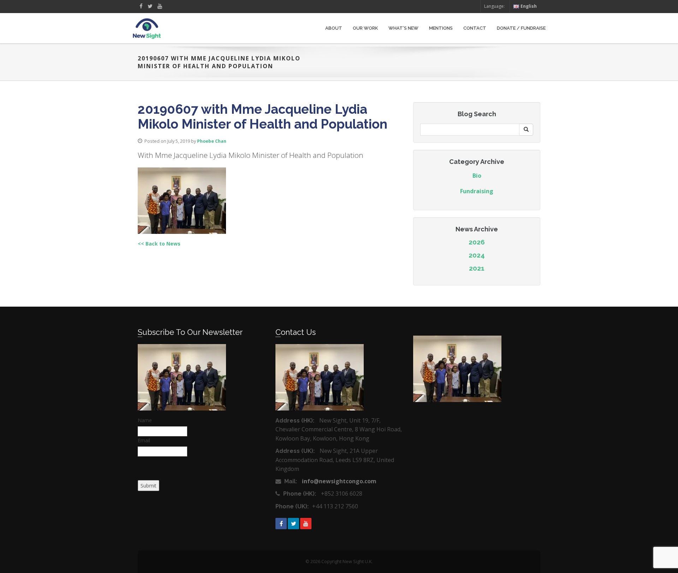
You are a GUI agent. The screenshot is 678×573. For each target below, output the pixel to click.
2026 (477, 242)
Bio (476, 175)
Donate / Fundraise (521, 28)
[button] (526, 130)
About (333, 28)
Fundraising (476, 191)
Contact (474, 28)
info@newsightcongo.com (339, 481)
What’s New (403, 28)
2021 (476, 268)
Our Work (365, 28)
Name (145, 420)
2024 (477, 255)
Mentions (441, 28)
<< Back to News (159, 243)
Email (144, 440)
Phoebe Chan (211, 141)
